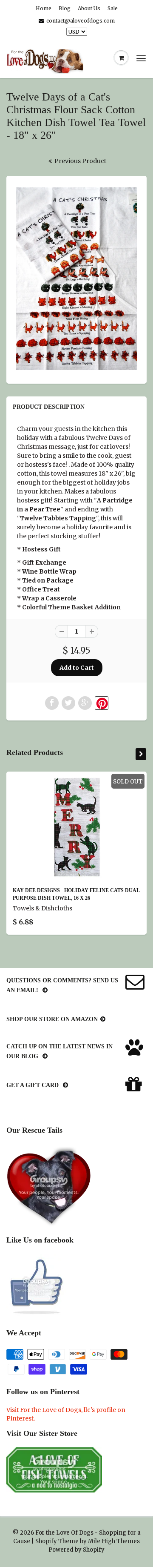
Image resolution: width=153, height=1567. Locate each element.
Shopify (46, 1541)
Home (43, 8)
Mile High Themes (114, 1541)
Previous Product (79, 161)
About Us (89, 8)
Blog (65, 8)
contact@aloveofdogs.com (80, 20)
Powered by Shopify (76, 1549)
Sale (113, 8)
